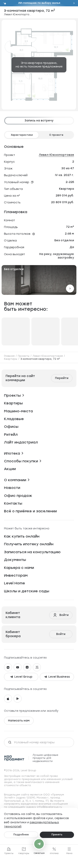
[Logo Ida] (14, 758)
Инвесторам (16, 575)
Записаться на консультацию (32, 552)
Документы (15, 560)
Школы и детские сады (26, 591)
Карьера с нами (19, 568)
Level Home (14, 583)
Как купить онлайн (21, 536)
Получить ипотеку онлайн (28, 544)
